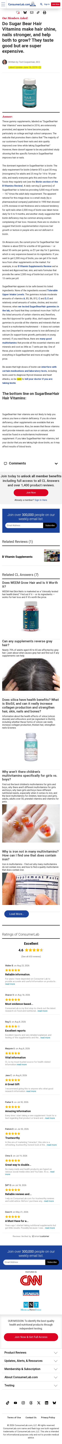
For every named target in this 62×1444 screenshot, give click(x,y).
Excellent (31, 944)
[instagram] (23, 1402)
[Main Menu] (3, 4)
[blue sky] (54, 1402)
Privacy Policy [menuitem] (48, 1417)
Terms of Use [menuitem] (14, 1417)
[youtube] (15, 1402)
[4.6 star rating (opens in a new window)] (34, 950)
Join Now (55, 4)
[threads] (31, 1402)
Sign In (47, 4)
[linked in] (46, 1402)
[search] (41, 4)
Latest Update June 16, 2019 (24, 67)
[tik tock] (7, 1402)
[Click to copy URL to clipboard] (38, 12)
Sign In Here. (41, 500)
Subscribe (50, 525)
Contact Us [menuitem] (31, 1417)
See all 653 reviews (31, 956)
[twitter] (38, 1402)
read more (10, 984)
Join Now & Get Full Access (31, 1336)
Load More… (16, 913)
